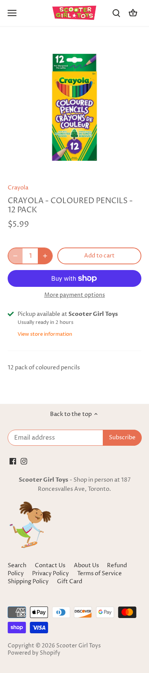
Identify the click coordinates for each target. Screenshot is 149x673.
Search (17, 565)
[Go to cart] (133, 13)
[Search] (116, 13)
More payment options (74, 295)
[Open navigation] (12, 13)
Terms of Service (99, 573)
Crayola (18, 188)
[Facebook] (13, 461)
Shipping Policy (29, 582)
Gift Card (69, 582)
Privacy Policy (51, 573)
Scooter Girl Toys (78, 645)
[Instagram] (24, 461)
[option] (74, 107)
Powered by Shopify (34, 653)
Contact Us (50, 565)
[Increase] (45, 256)
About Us (86, 565)
